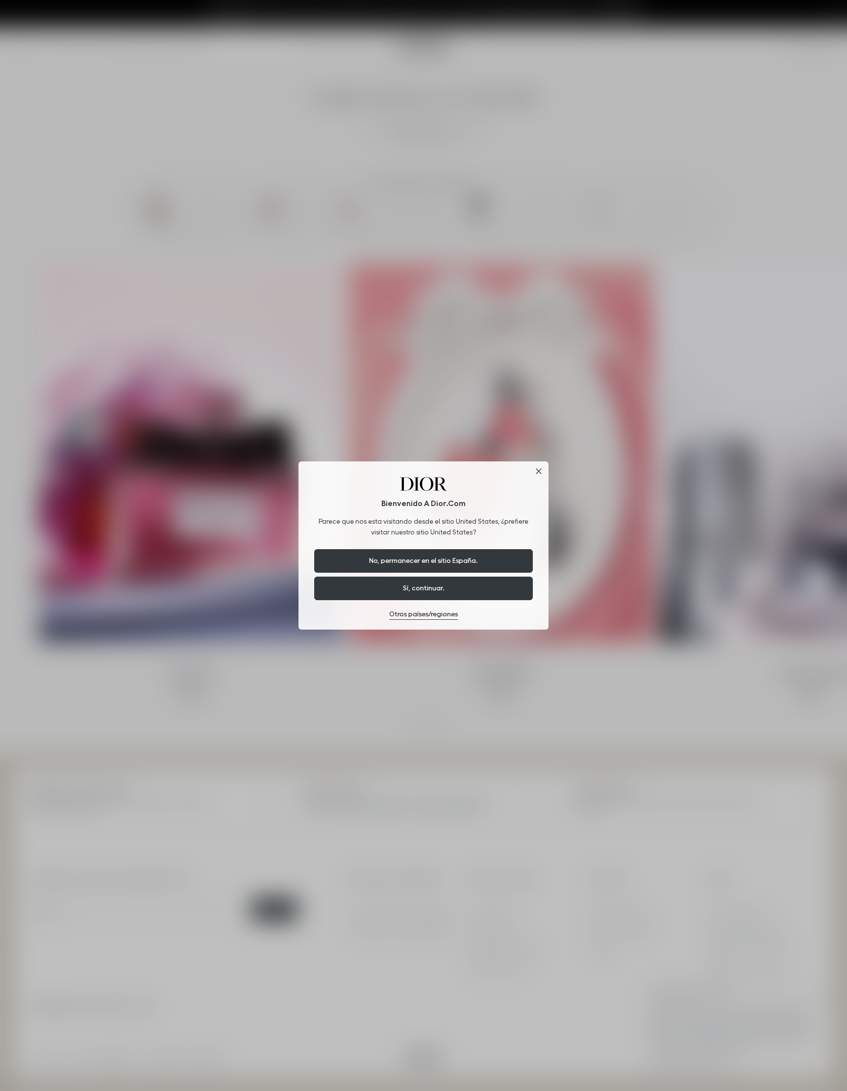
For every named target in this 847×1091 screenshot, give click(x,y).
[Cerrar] (539, 471)
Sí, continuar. (424, 588)
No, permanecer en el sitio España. (423, 560)
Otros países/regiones (423, 614)
